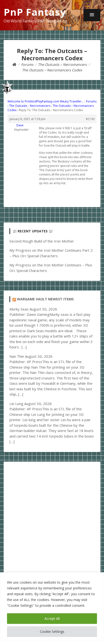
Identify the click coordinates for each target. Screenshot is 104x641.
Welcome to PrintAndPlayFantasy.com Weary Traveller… (45, 101)
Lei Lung (16, 403)
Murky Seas (19, 309)
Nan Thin (16, 356)
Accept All (52, 618)
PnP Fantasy (35, 12)
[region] (52, 606)
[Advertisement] (52, 519)
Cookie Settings (52, 631)
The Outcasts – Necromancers (29, 106)
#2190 (90, 119)
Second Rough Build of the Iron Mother (41, 241)
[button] (92, 15)
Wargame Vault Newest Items (45, 299)
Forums (91, 101)
